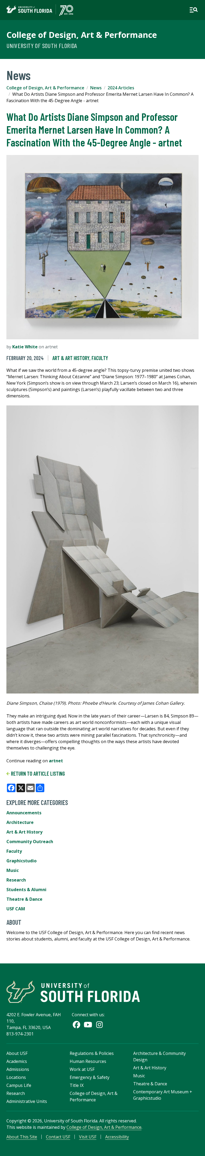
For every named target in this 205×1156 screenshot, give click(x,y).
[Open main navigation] (193, 10)
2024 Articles (121, 88)
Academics (16, 1061)
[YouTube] (88, 1024)
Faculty (100, 358)
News (96, 88)
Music (12, 870)
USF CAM (15, 909)
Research (16, 880)
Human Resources (88, 1061)
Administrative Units (26, 1101)
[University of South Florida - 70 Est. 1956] (39, 10)
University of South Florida (41, 45)
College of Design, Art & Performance (81, 34)
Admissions (17, 1069)
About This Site (21, 1137)
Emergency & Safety (89, 1077)
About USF (16, 1053)
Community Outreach (29, 841)
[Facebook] (76, 1024)
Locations (16, 1077)
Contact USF (58, 1137)
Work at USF (82, 1069)
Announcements (23, 813)
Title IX (77, 1085)
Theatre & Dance (24, 899)
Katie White (25, 347)
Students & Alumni (26, 889)
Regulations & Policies (92, 1053)
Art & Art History (70, 358)
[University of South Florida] (73, 991)
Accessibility (117, 1137)
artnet (56, 761)
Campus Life (18, 1085)
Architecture (20, 822)
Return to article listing (37, 773)
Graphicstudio (21, 861)
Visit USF (87, 1137)
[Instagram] (99, 1024)
